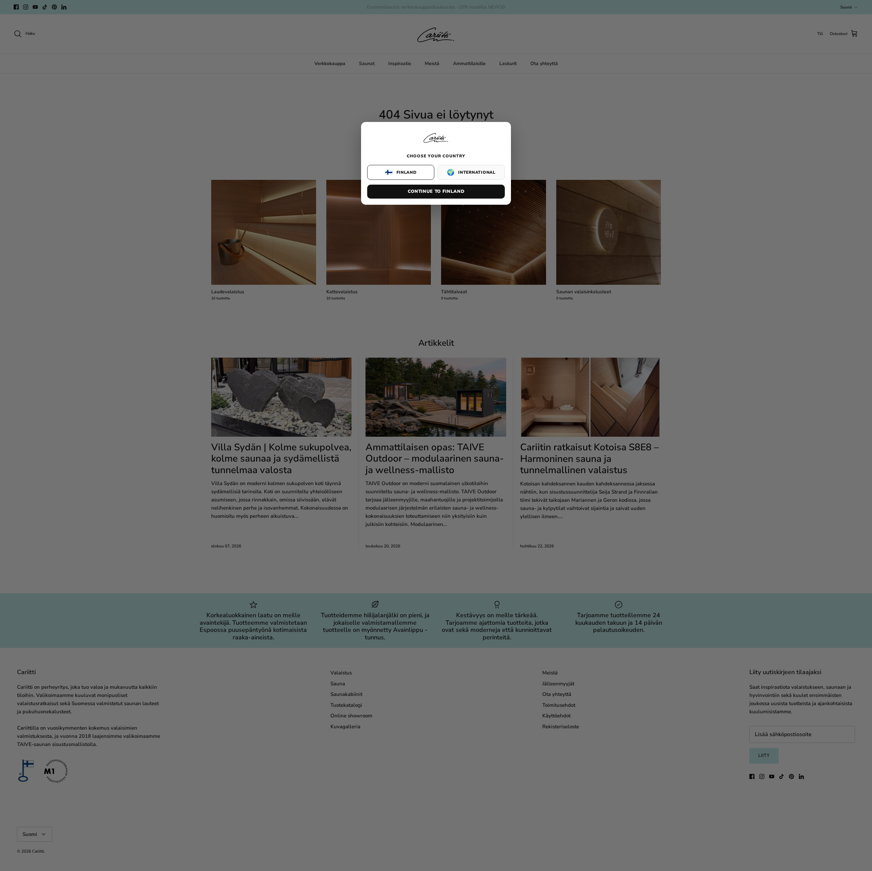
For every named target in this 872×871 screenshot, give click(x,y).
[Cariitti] (436, 143)
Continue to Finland (436, 191)
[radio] (400, 172)
